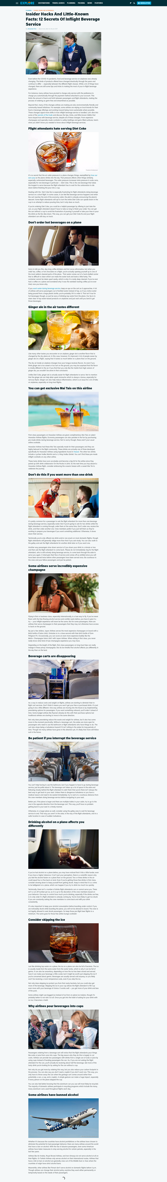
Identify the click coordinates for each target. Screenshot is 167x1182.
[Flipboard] (131, 3)
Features (99, 3)
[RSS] (134, 3)
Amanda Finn (32, 29)
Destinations (44, 3)
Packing (81, 3)
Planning (71, 3)
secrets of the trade (45, 115)
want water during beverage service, (47, 288)
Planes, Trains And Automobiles (44, 10)
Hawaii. (76, 452)
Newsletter (145, 3)
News (89, 3)
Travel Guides (58, 3)
